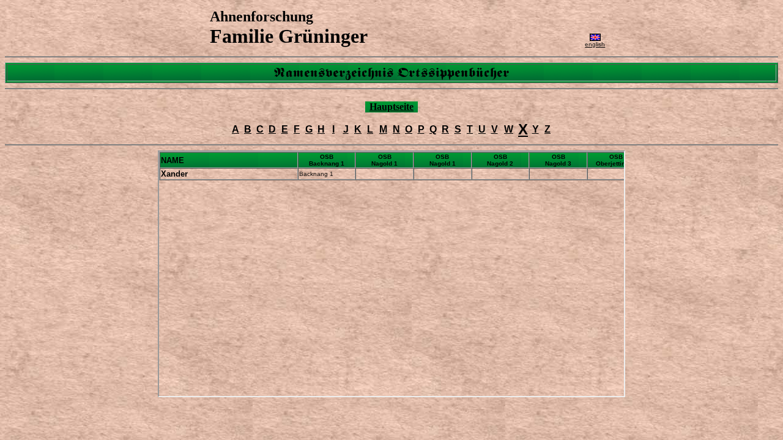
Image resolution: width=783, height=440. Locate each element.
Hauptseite (391, 106)
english (595, 44)
